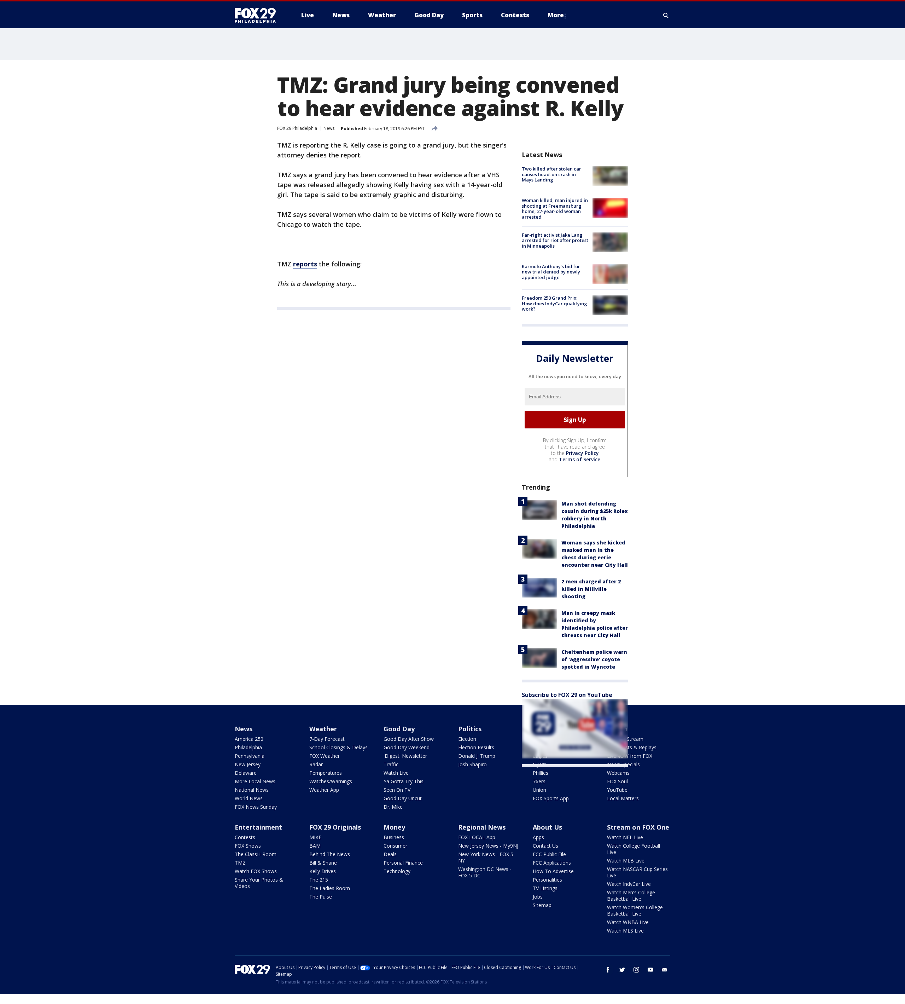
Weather (323, 729)
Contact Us (545, 845)
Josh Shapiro (472, 764)
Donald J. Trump (476, 755)
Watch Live (396, 772)
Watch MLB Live (625, 860)
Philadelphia (248, 747)
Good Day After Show (409, 738)
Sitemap (542, 905)
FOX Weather (324, 755)
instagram (636, 969)
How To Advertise (553, 871)
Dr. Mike (393, 806)
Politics (469, 729)
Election (467, 738)
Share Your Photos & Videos (259, 882)
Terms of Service (579, 459)
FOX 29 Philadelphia (297, 128)
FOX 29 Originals (335, 827)
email (664, 969)
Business (394, 837)
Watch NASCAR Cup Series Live (637, 872)
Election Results (476, 747)
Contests (245, 837)
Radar (316, 764)
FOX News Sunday (256, 806)
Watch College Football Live (633, 848)
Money (394, 827)
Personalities (547, 879)
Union (539, 789)
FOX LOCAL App (476, 837)
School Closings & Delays (338, 747)
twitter (622, 969)
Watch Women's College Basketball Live (635, 910)
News (328, 128)
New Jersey (248, 764)
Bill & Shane (323, 862)
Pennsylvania (249, 755)
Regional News (482, 827)
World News (249, 798)
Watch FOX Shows (256, 871)
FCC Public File (549, 854)
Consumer (395, 845)
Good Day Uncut (403, 798)
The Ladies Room (329, 888)
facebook (608, 969)
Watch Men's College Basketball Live (631, 895)
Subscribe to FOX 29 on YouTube (567, 695)
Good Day (399, 729)
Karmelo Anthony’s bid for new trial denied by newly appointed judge (551, 272)
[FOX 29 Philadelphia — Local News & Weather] (258, 15)
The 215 (318, 879)
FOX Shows (248, 845)
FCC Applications (552, 862)
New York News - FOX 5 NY (485, 857)
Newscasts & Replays (631, 747)
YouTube (617, 789)
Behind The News (329, 854)
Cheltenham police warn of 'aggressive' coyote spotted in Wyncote (594, 659)
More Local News (255, 781)
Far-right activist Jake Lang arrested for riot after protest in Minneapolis (555, 240)
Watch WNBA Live (628, 922)
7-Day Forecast (327, 738)
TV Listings (545, 888)
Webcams (618, 772)
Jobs (538, 896)
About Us (547, 827)
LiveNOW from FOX (629, 755)
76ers (539, 781)
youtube (650, 969)
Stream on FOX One (638, 827)
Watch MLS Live (625, 930)
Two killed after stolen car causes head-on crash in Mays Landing (551, 174)
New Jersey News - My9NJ (488, 845)
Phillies (540, 772)
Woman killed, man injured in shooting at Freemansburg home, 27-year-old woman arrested (555, 208)
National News (252, 789)
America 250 (249, 738)
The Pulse (320, 896)
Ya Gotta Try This (404, 781)
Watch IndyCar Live (629, 884)
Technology (397, 871)
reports (305, 264)
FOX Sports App (551, 798)
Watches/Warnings (330, 781)
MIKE (315, 837)
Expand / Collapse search (666, 15)
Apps (538, 837)
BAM (315, 845)
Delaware (246, 772)
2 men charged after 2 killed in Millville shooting (591, 589)
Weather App (324, 789)
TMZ (240, 862)
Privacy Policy (582, 453)
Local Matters (623, 798)
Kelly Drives (322, 871)
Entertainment (258, 827)
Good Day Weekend (407, 747)
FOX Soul (617, 781)
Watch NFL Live (625, 837)
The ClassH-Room (255, 854)
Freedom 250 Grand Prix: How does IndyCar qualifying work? (554, 303)
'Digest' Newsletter (405, 755)
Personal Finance (403, 862)
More (556, 15)
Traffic (391, 764)
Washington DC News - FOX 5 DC (485, 872)
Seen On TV (397, 789)
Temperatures (325, 772)
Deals (390, 854)
